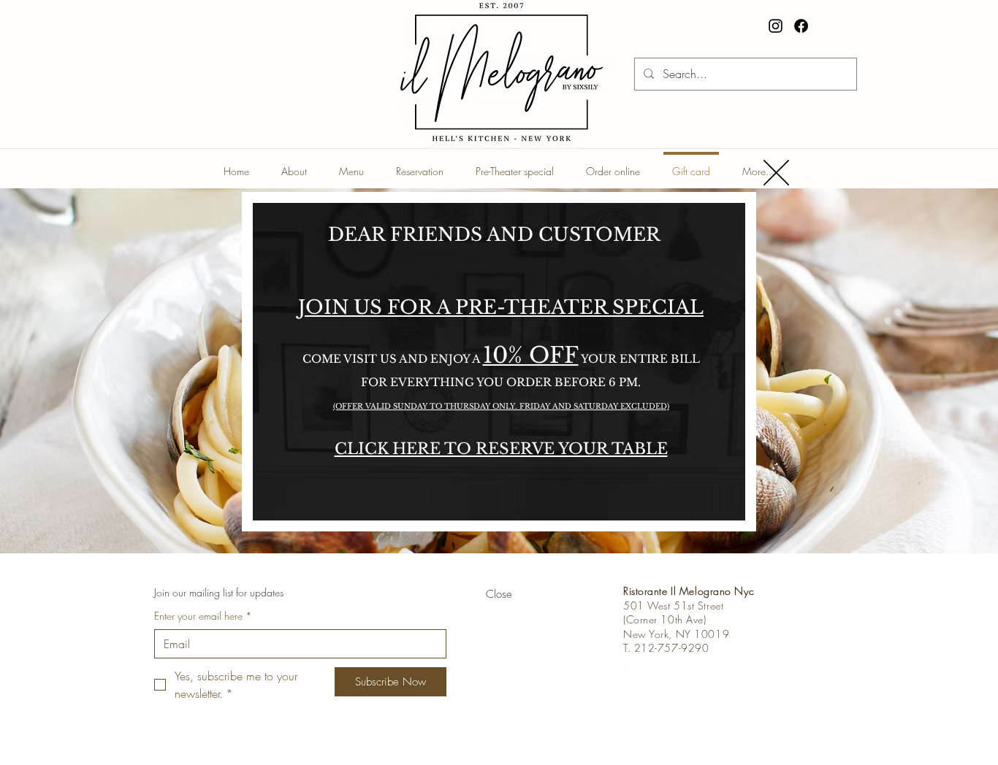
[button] (776, 172)
